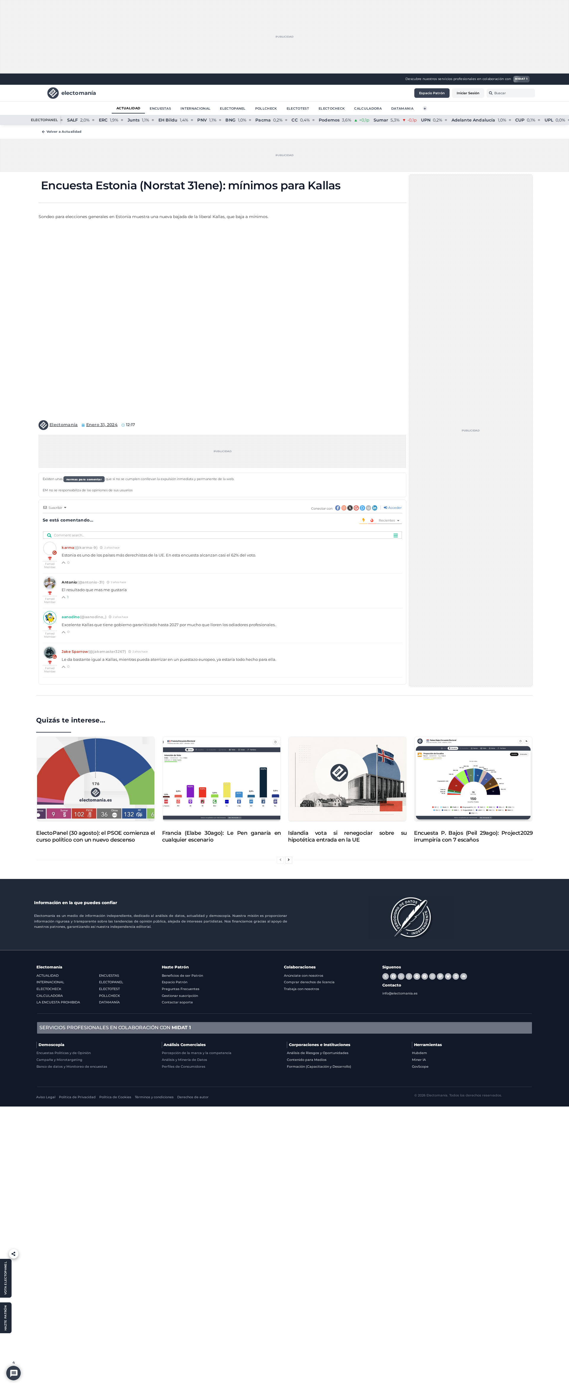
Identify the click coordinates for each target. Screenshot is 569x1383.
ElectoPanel (233, 108)
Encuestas (160, 108)
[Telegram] (416, 976)
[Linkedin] (456, 976)
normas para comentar (84, 479)
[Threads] (409, 976)
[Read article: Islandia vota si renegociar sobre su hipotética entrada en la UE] (347, 779)
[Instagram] (432, 976)
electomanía (78, 92)
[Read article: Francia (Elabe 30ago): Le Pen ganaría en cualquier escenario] (221, 779)
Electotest (298, 108)
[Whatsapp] (401, 976)
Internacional (195, 108)
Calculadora (368, 108)
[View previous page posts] (280, 860)
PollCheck (266, 108)
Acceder (394, 508)
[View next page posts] (288, 860)
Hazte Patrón (175, 967)
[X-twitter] (385, 976)
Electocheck (332, 108)
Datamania (402, 108)
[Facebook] (393, 976)
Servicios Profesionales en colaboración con (115, 1027)
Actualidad (128, 108)
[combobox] (511, 93)
